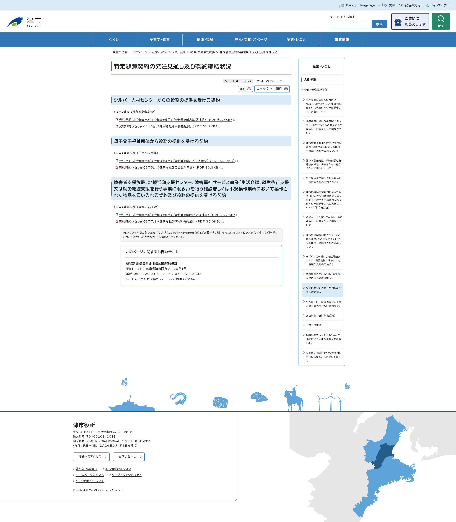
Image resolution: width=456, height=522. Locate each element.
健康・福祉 (205, 39)
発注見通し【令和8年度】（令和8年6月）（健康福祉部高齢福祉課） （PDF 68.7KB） (175, 119)
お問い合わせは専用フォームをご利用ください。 (163, 279)
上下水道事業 (313, 325)
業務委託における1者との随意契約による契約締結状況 (323, 276)
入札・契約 (179, 52)
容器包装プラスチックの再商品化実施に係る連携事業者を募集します (323, 339)
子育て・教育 (160, 39)
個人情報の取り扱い (118, 468)
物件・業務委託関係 (202, 52)
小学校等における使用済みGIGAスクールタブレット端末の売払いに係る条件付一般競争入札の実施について (324, 106)
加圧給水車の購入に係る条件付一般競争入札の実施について (323, 180)
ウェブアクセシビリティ (127, 475)
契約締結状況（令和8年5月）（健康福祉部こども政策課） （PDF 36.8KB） (169, 167)
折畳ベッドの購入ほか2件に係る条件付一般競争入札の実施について (324, 221)
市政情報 (342, 39)
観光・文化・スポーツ (251, 39)
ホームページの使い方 (90, 475)
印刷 (242, 89)
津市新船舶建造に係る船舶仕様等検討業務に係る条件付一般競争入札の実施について (323, 164)
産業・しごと (296, 39)
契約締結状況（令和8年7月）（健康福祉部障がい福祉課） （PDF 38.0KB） (170, 221)
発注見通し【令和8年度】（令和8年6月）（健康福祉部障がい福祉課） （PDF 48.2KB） (177, 214)
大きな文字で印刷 (269, 88)
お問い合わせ (127, 456)
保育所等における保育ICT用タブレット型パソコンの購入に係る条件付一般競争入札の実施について (324, 127)
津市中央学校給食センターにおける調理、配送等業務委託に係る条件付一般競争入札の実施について (323, 241)
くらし (114, 39)
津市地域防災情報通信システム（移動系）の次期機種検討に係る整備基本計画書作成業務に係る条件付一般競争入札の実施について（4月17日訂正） (324, 200)
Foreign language (360, 5)
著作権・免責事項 (87, 468)
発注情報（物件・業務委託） (320, 315)
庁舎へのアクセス (90, 456)
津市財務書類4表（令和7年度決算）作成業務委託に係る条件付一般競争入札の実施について (324, 147)
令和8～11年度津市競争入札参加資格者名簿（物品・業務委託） (324, 304)
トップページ (139, 52)
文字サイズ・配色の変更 (404, 5)
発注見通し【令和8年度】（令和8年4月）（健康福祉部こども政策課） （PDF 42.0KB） (177, 160)
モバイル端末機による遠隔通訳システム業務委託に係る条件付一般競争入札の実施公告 (323, 260)
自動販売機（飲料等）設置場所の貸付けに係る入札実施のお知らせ (324, 357)
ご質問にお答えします (415, 21)
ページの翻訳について (90, 481)
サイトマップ (438, 5)
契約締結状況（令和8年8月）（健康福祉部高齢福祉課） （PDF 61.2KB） (168, 126)
